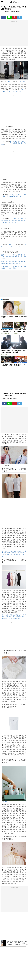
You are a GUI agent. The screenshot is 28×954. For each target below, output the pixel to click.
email (19, 17)
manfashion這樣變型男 (14, 1)
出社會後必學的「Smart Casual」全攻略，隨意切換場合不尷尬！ (14, 143)
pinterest (14, 17)
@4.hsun (22, 246)
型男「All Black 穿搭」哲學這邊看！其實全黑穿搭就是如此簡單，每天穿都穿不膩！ (14, 256)
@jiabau (14, 246)
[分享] (3, 17)
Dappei (9, 81)
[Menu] (2, 2)
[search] (26, 2)
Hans (11, 244)
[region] (14, 33)
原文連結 (23, 81)
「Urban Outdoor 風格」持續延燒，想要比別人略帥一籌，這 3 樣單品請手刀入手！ (14, 220)
